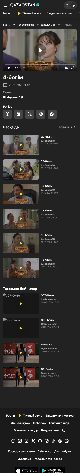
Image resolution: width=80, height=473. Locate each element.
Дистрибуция (63, 451)
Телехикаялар (25, 24)
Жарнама (24, 459)
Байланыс (44, 451)
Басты (7, 13)
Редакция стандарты (48, 459)
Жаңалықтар (20, 423)
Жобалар (39, 423)
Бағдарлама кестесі (60, 13)
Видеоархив (50, 430)
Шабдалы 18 (48, 24)
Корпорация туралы (21, 451)
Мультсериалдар (26, 430)
